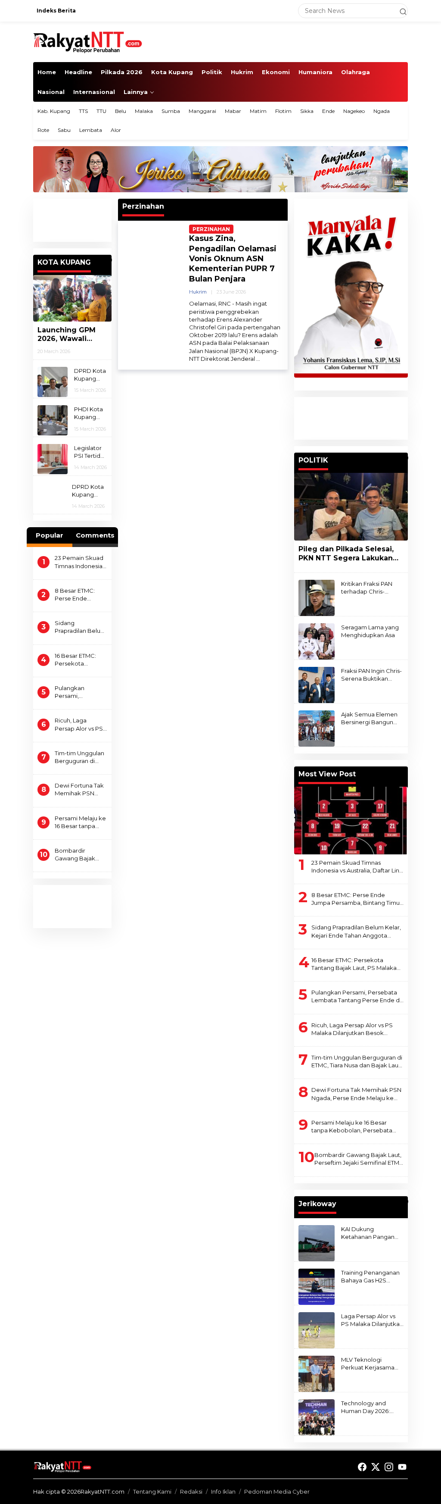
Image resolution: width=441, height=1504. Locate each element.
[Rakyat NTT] (88, 41)
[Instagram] (388, 1467)
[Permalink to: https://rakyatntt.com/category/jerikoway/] (404, 1201)
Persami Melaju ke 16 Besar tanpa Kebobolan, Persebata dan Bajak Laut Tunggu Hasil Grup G (80, 822)
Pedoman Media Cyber (277, 1491)
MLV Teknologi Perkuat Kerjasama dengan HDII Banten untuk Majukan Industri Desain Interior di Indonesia (372, 1363)
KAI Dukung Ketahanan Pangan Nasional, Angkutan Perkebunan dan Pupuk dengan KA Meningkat (367, 1233)
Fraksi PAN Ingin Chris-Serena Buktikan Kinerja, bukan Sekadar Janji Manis (371, 674)
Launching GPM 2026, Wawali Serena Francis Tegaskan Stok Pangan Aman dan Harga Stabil (71, 335)
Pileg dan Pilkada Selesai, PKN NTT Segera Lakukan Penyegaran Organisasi (346, 554)
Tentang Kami (152, 1491)
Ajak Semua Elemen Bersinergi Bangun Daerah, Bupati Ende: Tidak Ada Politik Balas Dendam (372, 718)
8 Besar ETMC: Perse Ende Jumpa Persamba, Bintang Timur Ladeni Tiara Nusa (80, 594)
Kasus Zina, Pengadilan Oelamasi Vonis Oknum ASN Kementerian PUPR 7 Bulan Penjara (232, 259)
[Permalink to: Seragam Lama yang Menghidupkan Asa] (316, 640)
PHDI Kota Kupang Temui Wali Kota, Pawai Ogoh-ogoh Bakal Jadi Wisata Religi (90, 413)
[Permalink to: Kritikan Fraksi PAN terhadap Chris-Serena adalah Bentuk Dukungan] (316, 597)
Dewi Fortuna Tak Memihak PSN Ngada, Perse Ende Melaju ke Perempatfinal (79, 789)
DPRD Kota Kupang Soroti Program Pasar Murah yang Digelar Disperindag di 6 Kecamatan (89, 490)
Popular (49, 535)
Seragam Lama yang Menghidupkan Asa (370, 631)
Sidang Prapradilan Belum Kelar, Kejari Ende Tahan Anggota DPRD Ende (80, 627)
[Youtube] (402, 1467)
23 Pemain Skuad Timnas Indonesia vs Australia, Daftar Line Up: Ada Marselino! (80, 561)
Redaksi (191, 1491)
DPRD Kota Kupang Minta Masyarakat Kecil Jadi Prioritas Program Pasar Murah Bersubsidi (90, 374)
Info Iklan (223, 1491)
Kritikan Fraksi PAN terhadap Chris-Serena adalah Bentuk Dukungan (366, 587)
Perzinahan (211, 229)
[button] (399, 10)
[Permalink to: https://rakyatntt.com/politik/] (404, 458)
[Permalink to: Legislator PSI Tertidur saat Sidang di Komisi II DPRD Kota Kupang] (52, 459)
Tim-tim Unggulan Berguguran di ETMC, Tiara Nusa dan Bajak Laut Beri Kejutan (79, 757)
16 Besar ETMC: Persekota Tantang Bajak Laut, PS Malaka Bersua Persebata (80, 659)
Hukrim (198, 292)
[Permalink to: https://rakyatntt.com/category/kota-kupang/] (107, 260)
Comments (95, 535)
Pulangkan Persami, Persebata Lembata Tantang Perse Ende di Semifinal (79, 692)
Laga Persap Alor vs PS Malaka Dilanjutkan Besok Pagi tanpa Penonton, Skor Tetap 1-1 (372, 1320)
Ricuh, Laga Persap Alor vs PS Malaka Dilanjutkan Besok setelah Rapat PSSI (80, 724)
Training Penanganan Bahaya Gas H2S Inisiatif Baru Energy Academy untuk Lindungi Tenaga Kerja (372, 1276)
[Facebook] (362, 1467)
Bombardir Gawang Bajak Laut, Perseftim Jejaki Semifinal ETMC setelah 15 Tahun (77, 854)
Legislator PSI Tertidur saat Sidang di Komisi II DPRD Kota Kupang (90, 452)
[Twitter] (375, 1467)
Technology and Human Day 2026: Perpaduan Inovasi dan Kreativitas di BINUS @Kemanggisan (367, 1407)
